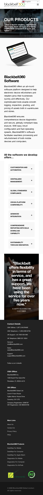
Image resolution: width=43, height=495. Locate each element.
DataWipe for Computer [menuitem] (15, 451)
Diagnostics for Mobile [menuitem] (14, 458)
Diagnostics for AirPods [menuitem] (15, 465)
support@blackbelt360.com (16, 356)
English (28, 1)
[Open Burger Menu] (38, 4)
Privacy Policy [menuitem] (12, 431)
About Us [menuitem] (10, 424)
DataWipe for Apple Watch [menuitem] (16, 455)
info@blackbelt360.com (15, 344)
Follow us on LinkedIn (14, 363)
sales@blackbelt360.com (15, 350)
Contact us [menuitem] (11, 428)
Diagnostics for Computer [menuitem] (16, 462)
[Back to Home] (14, 4)
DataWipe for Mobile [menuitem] (14, 448)
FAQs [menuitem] (9, 435)
